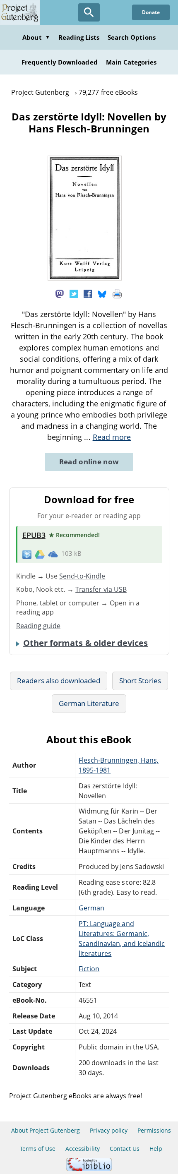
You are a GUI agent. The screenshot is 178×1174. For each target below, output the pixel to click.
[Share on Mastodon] (59, 293)
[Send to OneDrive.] (53, 553)
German (91, 907)
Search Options (132, 37)
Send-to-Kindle (82, 576)
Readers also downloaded (58, 680)
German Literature (89, 703)
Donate (151, 12)
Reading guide (38, 625)
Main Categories (131, 62)
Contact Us (125, 1148)
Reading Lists (79, 37)
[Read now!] (85, 278)
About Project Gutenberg (45, 1130)
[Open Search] (89, 12)
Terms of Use (37, 1148)
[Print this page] (117, 293)
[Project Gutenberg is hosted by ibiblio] (89, 1169)
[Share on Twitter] (74, 293)
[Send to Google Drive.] (40, 554)
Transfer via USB (101, 589)
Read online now (89, 461)
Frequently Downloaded (60, 62)
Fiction (89, 968)
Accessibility (82, 1148)
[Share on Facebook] (88, 293)
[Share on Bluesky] (102, 293)
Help (155, 1148)
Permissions (154, 1130)
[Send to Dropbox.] (26, 554)
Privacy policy (108, 1130)
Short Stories (140, 680)
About (36, 37)
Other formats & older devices (85, 643)
